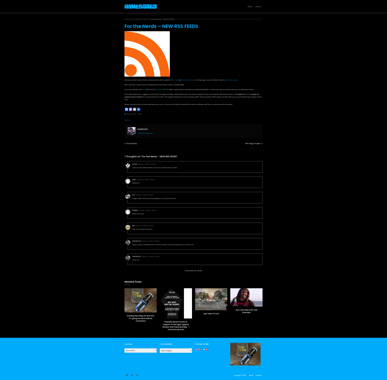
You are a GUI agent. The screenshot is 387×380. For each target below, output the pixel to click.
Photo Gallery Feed (188, 80)
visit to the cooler (231, 80)
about (250, 6)
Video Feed (174, 80)
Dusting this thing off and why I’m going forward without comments (140, 318)
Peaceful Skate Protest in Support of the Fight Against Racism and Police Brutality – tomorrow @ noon (176, 326)
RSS (143, 89)
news (140, 114)
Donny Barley (131, 143)
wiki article (159, 89)
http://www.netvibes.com (147, 168)
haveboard (143, 129)
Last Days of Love (211, 313)
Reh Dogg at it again (253, 143)
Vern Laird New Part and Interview (246, 311)
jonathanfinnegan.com (145, 133)
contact (258, 6)
